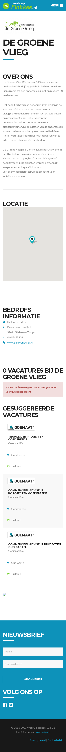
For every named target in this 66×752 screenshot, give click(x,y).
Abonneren (33, 679)
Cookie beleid (55, 740)
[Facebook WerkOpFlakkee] (5, 705)
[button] (33, 240)
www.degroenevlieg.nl (20, 342)
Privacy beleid (38, 740)
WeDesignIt (43, 732)
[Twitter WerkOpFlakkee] (11, 705)
